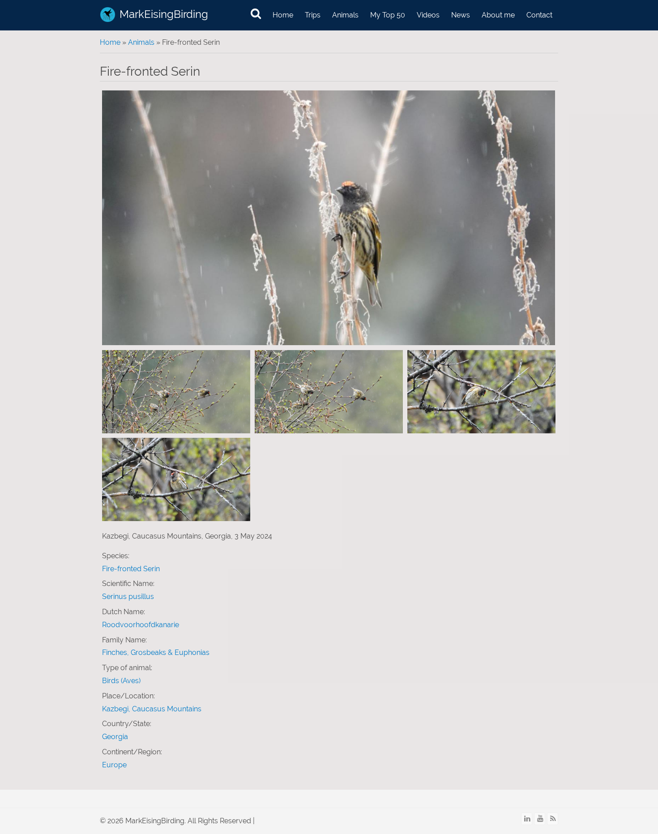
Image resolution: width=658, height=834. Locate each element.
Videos (428, 15)
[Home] (107, 14)
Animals (345, 15)
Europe (114, 765)
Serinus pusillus (128, 596)
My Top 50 (387, 15)
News (460, 15)
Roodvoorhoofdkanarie (140, 624)
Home (283, 15)
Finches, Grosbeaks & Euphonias (155, 652)
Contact (539, 15)
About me (498, 15)
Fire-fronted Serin (131, 569)
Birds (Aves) (121, 680)
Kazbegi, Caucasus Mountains (151, 709)
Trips (312, 15)
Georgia (115, 736)
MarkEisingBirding (164, 14)
